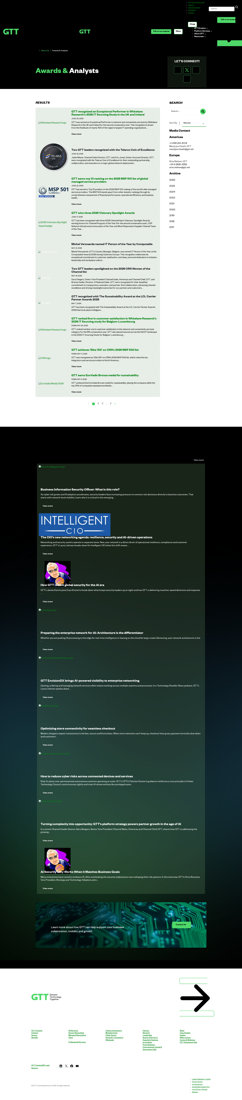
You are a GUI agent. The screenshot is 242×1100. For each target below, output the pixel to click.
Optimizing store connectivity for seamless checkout (78, 729)
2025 (172, 186)
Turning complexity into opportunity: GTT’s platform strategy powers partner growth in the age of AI (111, 824)
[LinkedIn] (60, 1067)
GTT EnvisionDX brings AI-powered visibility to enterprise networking (90, 681)
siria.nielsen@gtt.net (179, 168)
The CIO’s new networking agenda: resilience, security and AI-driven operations (96, 538)
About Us (45, 51)
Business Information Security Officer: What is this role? (80, 490)
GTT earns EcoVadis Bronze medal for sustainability (105, 375)
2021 (171, 204)
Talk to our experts (161, 32)
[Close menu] (192, 24)
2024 (172, 192)
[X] (66, 1067)
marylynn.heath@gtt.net (181, 149)
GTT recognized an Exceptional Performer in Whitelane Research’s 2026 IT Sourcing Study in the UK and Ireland (107, 113)
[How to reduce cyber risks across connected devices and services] (54, 754)
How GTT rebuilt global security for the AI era (72, 585)
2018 (171, 221)
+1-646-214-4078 (178, 143)
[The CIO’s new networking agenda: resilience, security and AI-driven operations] (74, 524)
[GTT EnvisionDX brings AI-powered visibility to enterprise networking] (56, 658)
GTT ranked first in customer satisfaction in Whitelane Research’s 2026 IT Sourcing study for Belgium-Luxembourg (113, 320)
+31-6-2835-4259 (178, 165)
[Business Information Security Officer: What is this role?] (52, 467)
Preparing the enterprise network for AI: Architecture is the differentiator (92, 633)
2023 (172, 198)
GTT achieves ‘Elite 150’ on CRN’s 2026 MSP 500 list (105, 350)
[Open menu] (178, 31)
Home (37, 51)
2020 (172, 210)
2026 (172, 180)
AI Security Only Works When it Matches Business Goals (80, 872)
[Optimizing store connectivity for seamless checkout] (49, 706)
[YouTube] (77, 1067)
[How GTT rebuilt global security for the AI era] (57, 574)
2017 (171, 227)
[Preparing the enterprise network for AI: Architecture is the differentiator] (47, 611)
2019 (171, 216)
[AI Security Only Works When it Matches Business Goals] (57, 861)
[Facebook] (71, 1067)
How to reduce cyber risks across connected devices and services (87, 777)
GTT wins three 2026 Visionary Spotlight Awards (103, 213)
